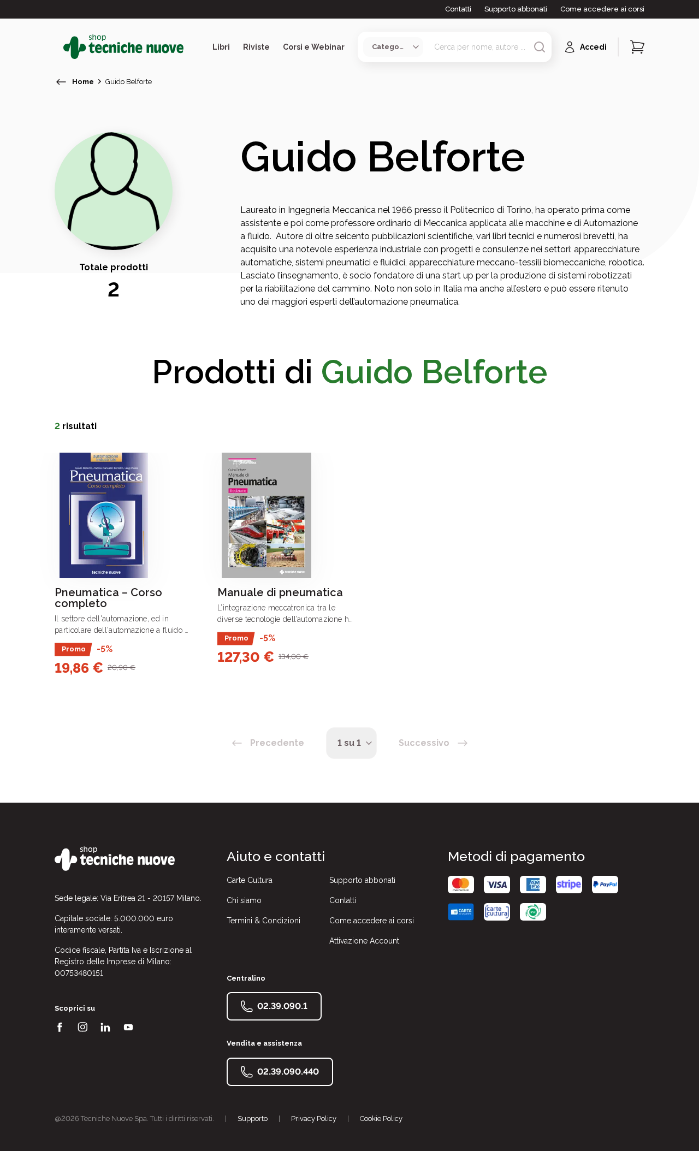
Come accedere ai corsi (602, 9)
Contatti (458, 9)
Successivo (424, 743)
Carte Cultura (250, 880)
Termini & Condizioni (263, 920)
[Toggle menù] (59, 47)
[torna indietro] (61, 81)
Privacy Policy (313, 1118)
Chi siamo (244, 900)
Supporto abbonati (515, 9)
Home (83, 82)
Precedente (277, 743)
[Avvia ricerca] (539, 47)
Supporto (253, 1118)
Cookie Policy (381, 1118)
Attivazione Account (364, 940)
